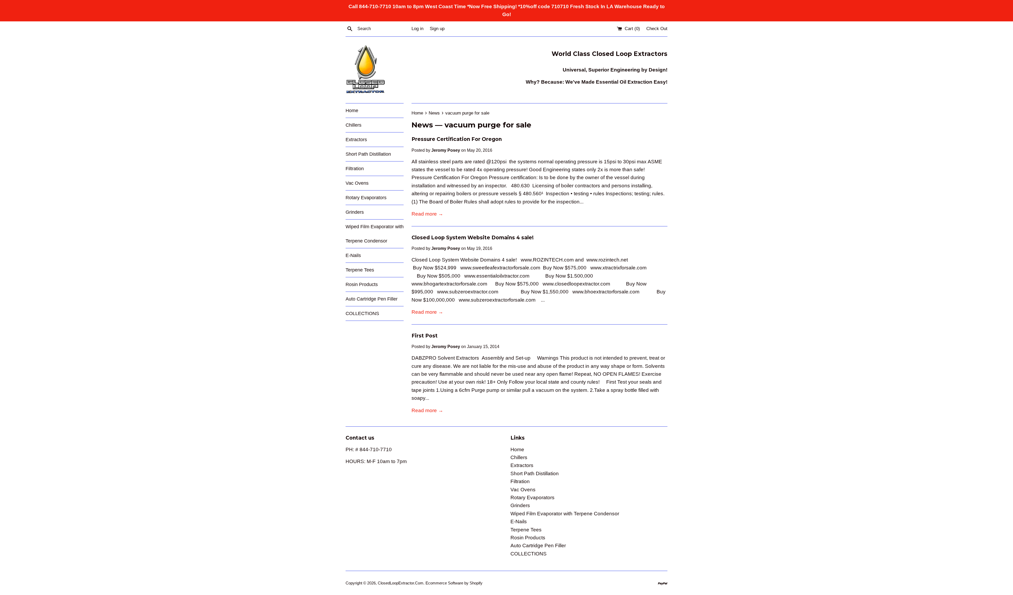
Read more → (427, 214)
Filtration (355, 168)
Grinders (355, 212)
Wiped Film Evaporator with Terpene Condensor (375, 234)
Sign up (437, 28)
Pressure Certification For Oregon (457, 139)
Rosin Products (362, 284)
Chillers (353, 125)
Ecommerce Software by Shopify (454, 583)
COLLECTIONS (362, 313)
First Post (425, 336)
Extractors (356, 139)
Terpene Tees (360, 270)
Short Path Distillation (368, 154)
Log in (417, 28)
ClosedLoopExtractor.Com (400, 583)
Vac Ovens (357, 183)
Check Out (656, 28)
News (422, 124)
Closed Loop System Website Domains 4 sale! (473, 238)
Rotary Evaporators (366, 197)
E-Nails (353, 255)
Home (352, 110)
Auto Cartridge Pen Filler (372, 299)
